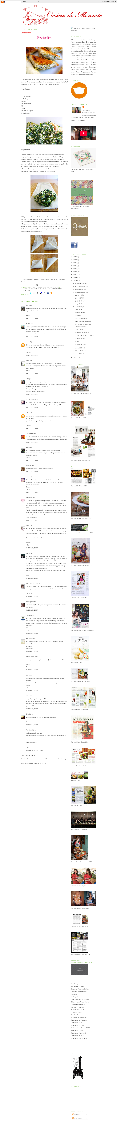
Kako (27, 360)
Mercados (88, 60)
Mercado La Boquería (78, 1007)
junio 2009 (78, 301)
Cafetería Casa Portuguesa (79, 992)
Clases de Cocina (76, 49)
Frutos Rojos (92, 53)
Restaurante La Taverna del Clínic (81, 1028)
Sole (27, 714)
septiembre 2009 (80, 292)
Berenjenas (93, 42)
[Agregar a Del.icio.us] (41, 294)
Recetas (48, 288)
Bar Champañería (76, 984)
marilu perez (30, 602)
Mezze (42, 288)
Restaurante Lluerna (77, 1030)
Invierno (73, 58)
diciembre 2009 (80, 283)
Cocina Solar (86, 49)
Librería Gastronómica (90, 58)
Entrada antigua (63, 759)
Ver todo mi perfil (78, 120)
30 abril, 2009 (32, 318)
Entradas (77, 1114)
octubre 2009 (79, 289)
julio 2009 (78, 298)
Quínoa (85, 67)
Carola (28, 477)
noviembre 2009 (80, 286)
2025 (75, 257)
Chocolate (93, 46)
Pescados (79, 62)
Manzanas (73, 60)
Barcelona (85, 42)
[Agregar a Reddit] (37, 294)
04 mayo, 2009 (32, 670)
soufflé (91, 74)
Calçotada (74, 994)
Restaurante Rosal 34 (77, 1036)
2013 (75, 269)
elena (27, 696)
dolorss (28, 324)
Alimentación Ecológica (89, 40)
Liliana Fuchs (30, 413)
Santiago (82, 69)
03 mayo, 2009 (32, 651)
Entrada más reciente (27, 759)
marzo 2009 (79, 348)
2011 (75, 275)
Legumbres (80, 58)
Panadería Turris (76, 1015)
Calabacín (78, 44)
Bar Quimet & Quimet (78, 986)
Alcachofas (80, 40)
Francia (85, 53)
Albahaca (73, 40)
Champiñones (80, 46)
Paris (75, 62)
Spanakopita (26, 32)
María (28, 342)
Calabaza (84, 44)
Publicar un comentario (28, 755)
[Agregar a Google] (44, 294)
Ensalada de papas (80, 338)
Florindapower (30, 399)
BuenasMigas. (30, 656)
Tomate (78, 72)
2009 (75, 281)
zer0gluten (29, 497)
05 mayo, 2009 (32, 709)
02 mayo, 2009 (32, 610)
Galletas (73, 55)
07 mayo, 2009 (32, 725)
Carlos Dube (30, 434)
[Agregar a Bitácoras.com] (33, 294)
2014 (75, 266)
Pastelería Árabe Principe (78, 1017)
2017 (75, 260)
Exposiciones (74, 53)
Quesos (87, 64)
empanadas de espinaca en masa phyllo (44, 287)
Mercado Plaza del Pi (77, 1010)
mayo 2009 (78, 304)
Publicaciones (80, 64)
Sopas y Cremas (90, 69)
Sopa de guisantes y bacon (83, 321)
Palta (72, 62)
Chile (87, 46)
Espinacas (25, 288)
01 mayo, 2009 (32, 548)
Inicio (46, 759)
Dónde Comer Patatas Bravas (80, 1002)
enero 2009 (79, 354)
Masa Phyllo (34, 288)
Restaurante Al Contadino (79, 1020)
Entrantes (87, 51)
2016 (75, 263)
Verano (93, 72)
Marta (28, 447)
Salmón (73, 69)
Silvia (28, 305)
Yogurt (77, 74)
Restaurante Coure (76, 1023)
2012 (75, 272)
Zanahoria (82, 74)
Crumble (73, 51)
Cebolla (89, 44)
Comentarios (78, 1118)
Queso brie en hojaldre (82, 332)
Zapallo (87, 74)
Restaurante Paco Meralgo (79, 1033)
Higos (89, 55)
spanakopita (57, 288)
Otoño (94, 60)
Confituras (93, 49)
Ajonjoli (28, 465)
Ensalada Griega (80, 312)
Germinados (84, 55)
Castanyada (74, 997)
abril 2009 (78, 307)
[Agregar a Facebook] (47, 294)
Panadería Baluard (76, 1012)
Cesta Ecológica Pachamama (80, 999)
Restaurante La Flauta (81, 318)
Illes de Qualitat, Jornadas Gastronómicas (83, 325)
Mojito (77, 341)
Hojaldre (94, 55)
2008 (75, 357)
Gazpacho (78, 55)
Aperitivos (74, 42)
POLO (28, 615)
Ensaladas (79, 51)
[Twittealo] (30, 294)
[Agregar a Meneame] (51, 294)
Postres (93, 62)
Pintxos (88, 62)
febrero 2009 (79, 351)
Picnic (84, 62)
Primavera (74, 64)
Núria (27, 525)
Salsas (77, 69)
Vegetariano (25, 290)
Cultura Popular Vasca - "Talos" (84, 335)
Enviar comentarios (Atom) (37, 763)
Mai (27, 553)
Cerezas (94, 44)
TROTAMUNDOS (31, 583)
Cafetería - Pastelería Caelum (80, 989)
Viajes (73, 74)
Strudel (72, 72)
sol (27, 379)
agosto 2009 (79, 295)
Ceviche (73, 46)
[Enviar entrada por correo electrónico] (36, 285)
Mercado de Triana (80, 344)
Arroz (79, 42)
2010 (75, 278)
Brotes (73, 44)
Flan (80, 53)
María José (29, 638)
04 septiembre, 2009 (35, 750)
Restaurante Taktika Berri (79, 1038)
